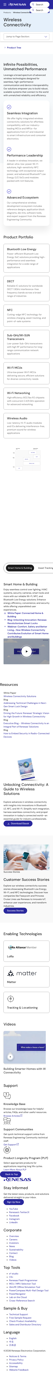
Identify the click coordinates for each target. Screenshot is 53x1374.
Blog (11, 1256)
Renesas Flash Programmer (23, 1280)
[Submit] (33, 10)
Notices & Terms (17, 1356)
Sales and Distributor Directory (25, 1324)
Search (39, 4)
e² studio (13, 1273)
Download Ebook (20, 823)
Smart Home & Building (20, 567)
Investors (14, 1242)
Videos (12, 1259)
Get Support (10, 1144)
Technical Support (18, 1314)
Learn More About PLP (15, 1169)
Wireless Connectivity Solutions (20, 696)
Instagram (14, 1219)
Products (7, 12)
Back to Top (11, 1174)
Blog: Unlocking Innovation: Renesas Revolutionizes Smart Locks (26, 621)
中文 (11, 1341)
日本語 (12, 1345)
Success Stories (15, 910)
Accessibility (16, 1363)
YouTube (13, 1208)
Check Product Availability (22, 1321)
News (12, 1246)
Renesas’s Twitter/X (19, 1212)
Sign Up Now (13, 1202)
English (13, 1338)
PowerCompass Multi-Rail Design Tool (28, 1290)
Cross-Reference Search (22, 1300)
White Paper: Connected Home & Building (25, 615)
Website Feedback (19, 1369)
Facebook (14, 1215)
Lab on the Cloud (18, 1297)
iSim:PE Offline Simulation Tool (24, 1287)
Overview (14, 1236)
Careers (13, 1239)
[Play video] (26, 651)
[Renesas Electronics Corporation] (17, 4)
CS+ (11, 1277)
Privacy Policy (16, 1359)
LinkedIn (13, 1222)
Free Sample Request (20, 1317)
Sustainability (16, 1249)
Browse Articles (12, 1115)
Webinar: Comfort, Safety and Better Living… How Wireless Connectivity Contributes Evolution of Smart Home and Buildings (27, 631)
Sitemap (13, 1366)
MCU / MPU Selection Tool (22, 1283)
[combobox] (39, 10)
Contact (13, 1253)
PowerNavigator (17, 1293)
